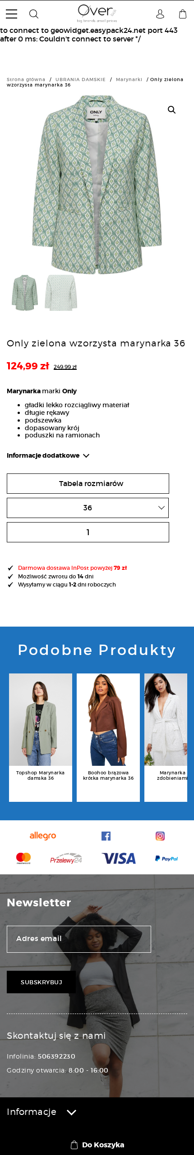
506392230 (56, 1056)
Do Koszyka (103, 1145)
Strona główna (26, 79)
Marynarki (129, 79)
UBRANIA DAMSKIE (80, 79)
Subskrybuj (41, 982)
